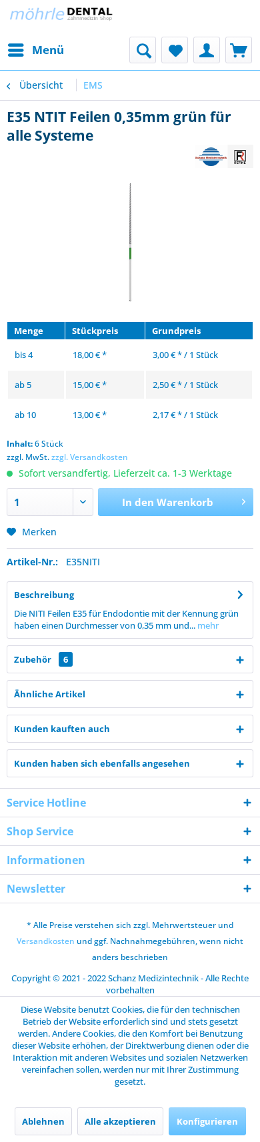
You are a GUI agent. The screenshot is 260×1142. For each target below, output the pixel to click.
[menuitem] (35, 50)
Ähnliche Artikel (49, 694)
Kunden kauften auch (62, 729)
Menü (48, 49)
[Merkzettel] (174, 50)
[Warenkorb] (238, 50)
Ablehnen (43, 1121)
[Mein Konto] (206, 50)
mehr (207, 625)
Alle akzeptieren (120, 1121)
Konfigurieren (207, 1121)
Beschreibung (44, 595)
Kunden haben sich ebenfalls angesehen (102, 763)
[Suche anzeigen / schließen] (142, 50)
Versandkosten (46, 941)
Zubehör (41, 659)
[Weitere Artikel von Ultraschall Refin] (224, 156)
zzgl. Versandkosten (89, 457)
